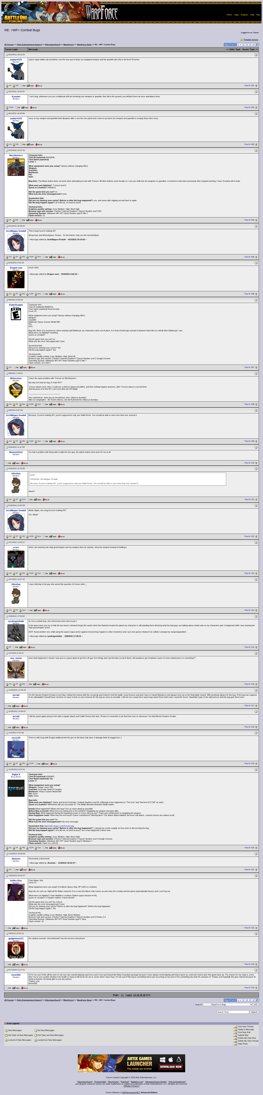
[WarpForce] (68, 45)
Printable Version (251, 40)
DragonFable (100, 1082)
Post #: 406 (249, 294)
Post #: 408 (249, 404)
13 (243, 45)
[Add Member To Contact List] (30, 85)
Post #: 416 (249, 684)
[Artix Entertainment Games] (29, 45)
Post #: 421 (249, 870)
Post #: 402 (249, 107)
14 (247, 45)
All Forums (9, 45)
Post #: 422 (249, 928)
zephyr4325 (16, 59)
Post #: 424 (249, 988)
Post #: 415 (249, 647)
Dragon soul (16, 268)
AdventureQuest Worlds (155, 1082)
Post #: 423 (249, 964)
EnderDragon (16, 305)
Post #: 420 (249, 848)
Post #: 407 (249, 367)
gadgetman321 (16, 938)
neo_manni (16, 658)
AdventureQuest (85, 1082)
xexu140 (16, 738)
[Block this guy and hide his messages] (38, 85)
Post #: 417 (249, 705)
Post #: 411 (249, 499)
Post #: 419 (249, 764)
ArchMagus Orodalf (16, 231)
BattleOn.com (137, 1082)
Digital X (16, 774)
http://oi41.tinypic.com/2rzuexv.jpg (59, 826)
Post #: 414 (249, 610)
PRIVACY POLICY (132, 1086)
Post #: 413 (249, 573)
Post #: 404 (249, 220)
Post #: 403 (249, 144)
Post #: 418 (249, 727)
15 (250, 45)
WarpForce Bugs (84, 45)
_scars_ (16, 547)
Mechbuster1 (16, 155)
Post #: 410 (249, 463)
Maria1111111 (16, 452)
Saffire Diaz (16, 880)
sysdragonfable (16, 621)
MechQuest (113, 1082)
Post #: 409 (249, 441)
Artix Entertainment (177, 1082)
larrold (16, 695)
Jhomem (15, 859)
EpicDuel (125, 1082)
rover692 (16, 975)
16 (253, 45)
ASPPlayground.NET (131, 1092)
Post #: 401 (249, 85)
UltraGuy (16, 473)
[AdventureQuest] (52, 45)
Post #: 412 (249, 536)
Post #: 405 (249, 257)
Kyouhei (16, 96)
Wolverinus (16, 378)
